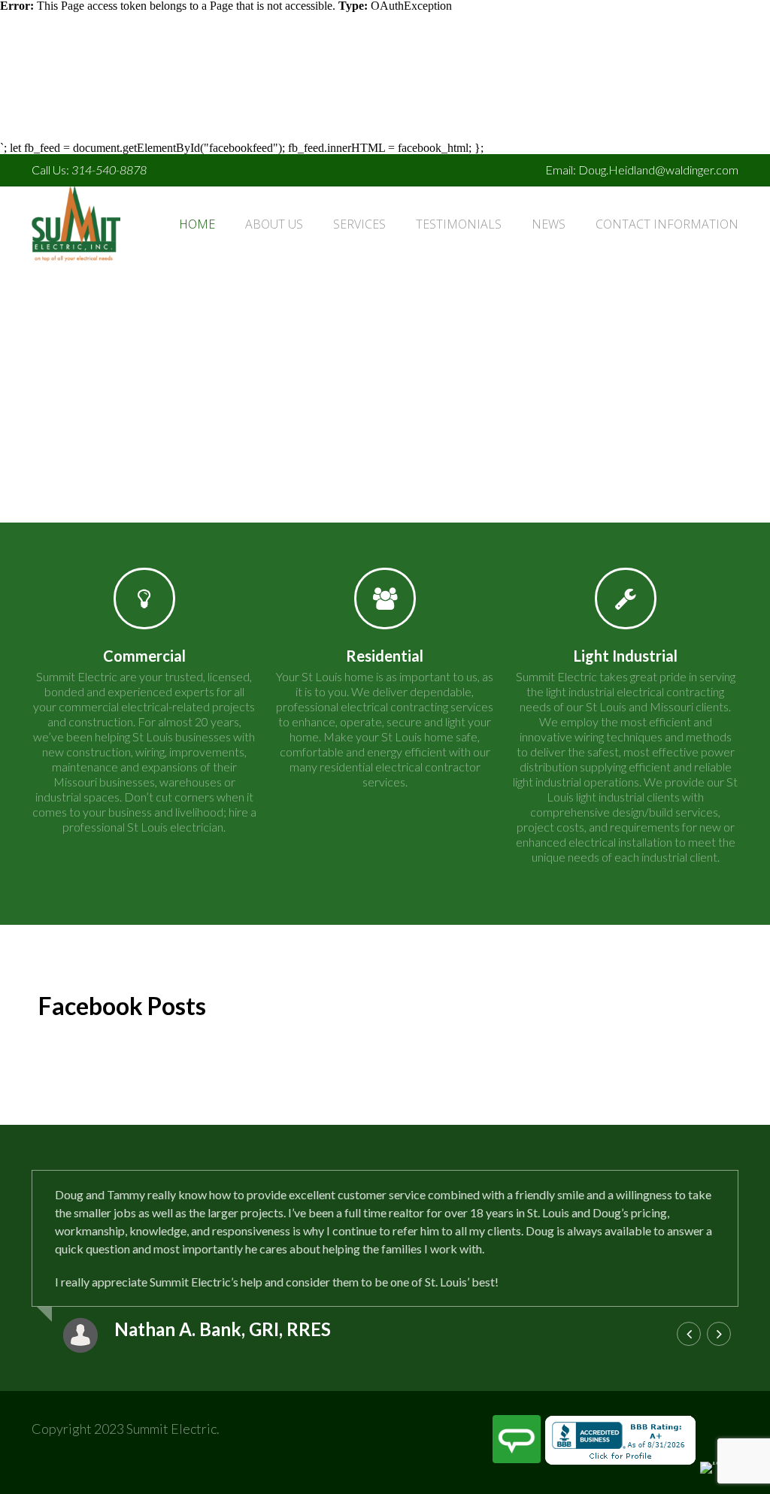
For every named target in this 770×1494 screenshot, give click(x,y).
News (548, 224)
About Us (274, 224)
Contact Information (667, 224)
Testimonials (459, 224)
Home (197, 224)
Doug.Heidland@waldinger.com (658, 169)
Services (359, 224)
